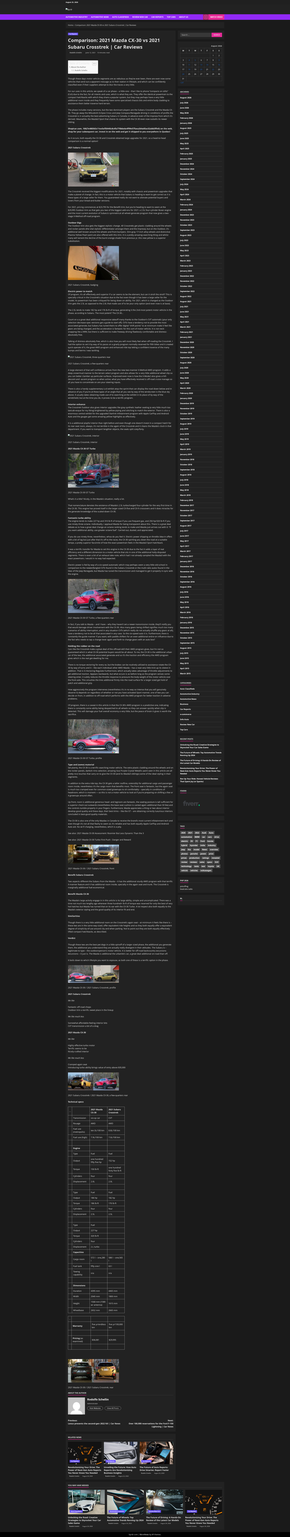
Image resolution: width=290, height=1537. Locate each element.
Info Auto (184, 719)
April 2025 (184, 148)
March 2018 (185, 495)
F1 (197, 841)
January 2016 (186, 622)
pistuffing (184, 886)
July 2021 (184, 306)
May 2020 (184, 378)
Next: (151, 1423)
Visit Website (95, 1408)
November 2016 (187, 571)
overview (214, 849)
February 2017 (186, 556)
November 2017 (187, 510)
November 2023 (187, 220)
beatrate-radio (186, 889)
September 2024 (187, 179)
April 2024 (184, 194)
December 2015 (187, 627)
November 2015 (187, 633)
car (203, 837)
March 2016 (185, 612)
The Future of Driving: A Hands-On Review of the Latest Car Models (163, 1519)
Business (184, 704)
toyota (211, 866)
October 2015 (186, 638)
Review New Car (140, 17)
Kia (189, 849)
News (204, 849)
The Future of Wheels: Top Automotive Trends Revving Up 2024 (125, 1519)
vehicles (194, 870)
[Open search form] (200, 17)
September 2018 (187, 469)
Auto (211, 833)
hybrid (184, 845)
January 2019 (186, 454)
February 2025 (186, 153)
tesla (196, 866)
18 (189, 69)
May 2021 (184, 317)
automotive (186, 837)
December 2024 (187, 164)
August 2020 (185, 362)
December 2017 (187, 505)
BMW (197, 837)
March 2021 (185, 327)
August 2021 (185, 301)
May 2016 (184, 602)
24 (183, 74)
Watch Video (216, 17)
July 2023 (184, 240)
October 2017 (186, 515)
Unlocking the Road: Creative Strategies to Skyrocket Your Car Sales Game (84, 1520)
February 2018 (186, 500)
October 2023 (186, 225)
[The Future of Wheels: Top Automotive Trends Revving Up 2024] (125, 1502)
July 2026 (184, 102)
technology (186, 866)
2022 (197, 833)
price (211, 853)
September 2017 (187, 520)
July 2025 (184, 133)
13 (201, 65)
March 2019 (185, 449)
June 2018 (184, 485)
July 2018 (184, 480)
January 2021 (186, 337)
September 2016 (187, 582)
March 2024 (185, 199)
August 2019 (185, 424)
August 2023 (185, 235)
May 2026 (184, 113)
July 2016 (184, 592)
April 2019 (184, 444)
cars (210, 837)
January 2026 (186, 123)
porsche (194, 853)
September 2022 (187, 291)
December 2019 (187, 403)
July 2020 (184, 367)
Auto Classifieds (120, 17)
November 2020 (187, 347)
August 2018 (185, 475)
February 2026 (186, 118)
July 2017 (184, 531)
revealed (215, 858)
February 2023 (186, 266)
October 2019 (186, 413)
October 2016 (186, 576)
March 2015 (185, 673)
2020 (183, 833)
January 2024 (186, 210)
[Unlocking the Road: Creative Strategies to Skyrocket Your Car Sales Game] (86, 1502)
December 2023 (187, 215)
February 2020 (186, 393)
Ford (203, 841)
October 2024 (186, 174)
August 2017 (185, 525)
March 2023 (185, 260)
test (203, 866)
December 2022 (187, 276)
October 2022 (186, 286)
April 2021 (184, 322)
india (202, 845)
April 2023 (184, 255)
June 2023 (184, 245)
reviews (193, 862)
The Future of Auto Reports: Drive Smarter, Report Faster (154, 1468)
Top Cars (171, 17)
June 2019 (184, 434)
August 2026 (185, 97)
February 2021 (186, 332)
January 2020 (186, 398)
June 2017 (184, 536)
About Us (183, 17)
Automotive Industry (77, 17)
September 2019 (187, 418)
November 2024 (187, 169)
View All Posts (113, 1408)
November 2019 (187, 408)
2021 (190, 833)
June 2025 (184, 138)
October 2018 (186, 464)
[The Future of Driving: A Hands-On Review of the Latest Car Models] (164, 1502)
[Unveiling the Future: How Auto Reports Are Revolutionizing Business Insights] (121, 1453)
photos (184, 853)
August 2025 (185, 128)
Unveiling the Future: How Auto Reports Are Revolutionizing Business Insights (120, 1470)
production (194, 858)
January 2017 (186, 561)
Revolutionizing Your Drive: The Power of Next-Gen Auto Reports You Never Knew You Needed (84, 1470)
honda (210, 841)
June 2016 (184, 597)
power (203, 853)
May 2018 (184, 490)
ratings (205, 858)
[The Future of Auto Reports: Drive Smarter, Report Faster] (156, 1453)
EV (192, 841)
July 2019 (184, 429)
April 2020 (184, 383)
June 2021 (184, 311)
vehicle (184, 870)
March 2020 (185, 388)
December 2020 (187, 342)
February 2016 (186, 617)
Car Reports (157, 17)
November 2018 (187, 459)
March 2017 (185, 551)
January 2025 (186, 159)
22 (213, 69)
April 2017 (184, 546)
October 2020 (186, 352)
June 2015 (184, 658)
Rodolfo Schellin (76, 53)
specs (209, 862)
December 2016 (187, 566)
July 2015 (184, 653)
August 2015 (185, 648)
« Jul (182, 82)
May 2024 (184, 189)
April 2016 (184, 607)
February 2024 (186, 204)
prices (184, 858)
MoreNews (144, 1534)
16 (219, 65)
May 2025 (184, 143)
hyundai (194, 845)
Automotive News (100, 17)
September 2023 (187, 230)
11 (189, 65)
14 (207, 65)
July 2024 (184, 184)
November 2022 (187, 281)
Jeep (183, 849)
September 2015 (187, 643)
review (184, 862)
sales (202, 862)
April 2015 (184, 668)
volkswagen (206, 870)
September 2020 (187, 357)
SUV (216, 862)
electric (184, 841)
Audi (204, 833)
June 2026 (184, 108)
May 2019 (184, 439)
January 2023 (186, 271)
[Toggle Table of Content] (93, 63)
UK (218, 866)
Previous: (94, 1422)
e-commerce (185, 714)
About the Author (78, 67)
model (196, 849)
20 (201, 69)
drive (216, 837)
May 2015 (184, 663)
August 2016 (185, 587)
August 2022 (185, 296)
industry (212, 845)
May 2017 (184, 541)
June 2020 (184, 373)
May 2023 (184, 250)
